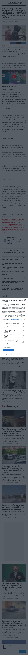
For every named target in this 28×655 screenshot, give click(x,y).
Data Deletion (6, 354)
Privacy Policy (21, 354)
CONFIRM (8, 350)
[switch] (23, 326)
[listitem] (14, 323)
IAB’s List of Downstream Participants (15, 319)
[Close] (25, 300)
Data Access (14, 354)
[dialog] (14, 327)
